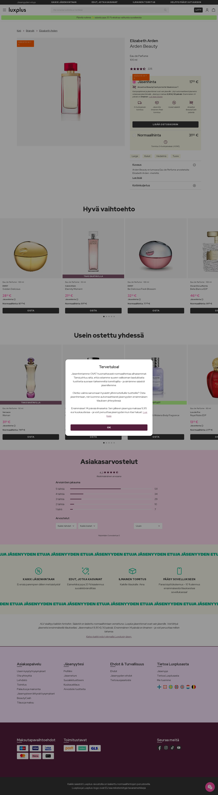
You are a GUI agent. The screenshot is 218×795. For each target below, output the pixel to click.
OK (109, 427)
